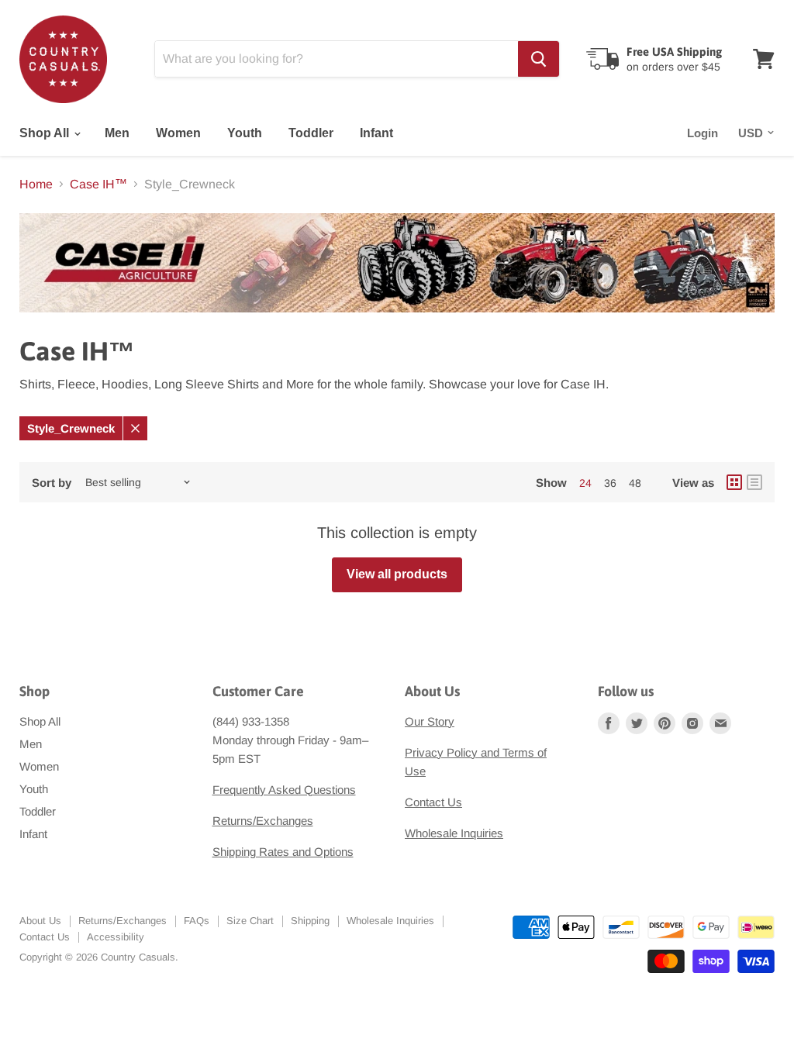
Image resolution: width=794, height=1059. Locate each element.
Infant (376, 133)
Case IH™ (98, 184)
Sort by (51, 482)
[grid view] (734, 482)
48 (635, 483)
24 (585, 483)
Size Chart (250, 920)
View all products (397, 574)
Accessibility (115, 937)
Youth (244, 133)
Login (702, 133)
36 (610, 483)
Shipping (310, 920)
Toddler (310, 133)
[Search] (538, 59)
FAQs (196, 920)
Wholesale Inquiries (454, 833)
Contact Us (433, 802)
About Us (40, 920)
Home (36, 184)
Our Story (429, 721)
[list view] (754, 482)
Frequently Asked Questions (284, 789)
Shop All (45, 133)
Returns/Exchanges (262, 820)
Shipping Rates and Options (283, 851)
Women (178, 133)
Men (117, 133)
